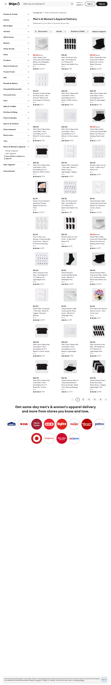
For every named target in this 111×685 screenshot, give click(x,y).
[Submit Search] (72, 4)
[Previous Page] (72, 399)
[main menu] (5, 4)
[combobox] (46, 4)
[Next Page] (106, 399)
